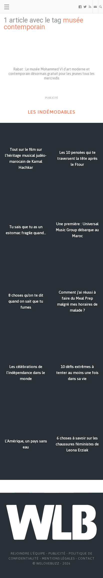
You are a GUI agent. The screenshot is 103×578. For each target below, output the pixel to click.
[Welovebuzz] (22, 6)
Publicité (57, 553)
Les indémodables (51, 112)
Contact (86, 558)
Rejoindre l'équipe (28, 553)
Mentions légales (58, 558)
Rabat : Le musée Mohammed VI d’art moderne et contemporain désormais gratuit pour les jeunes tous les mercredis (51, 73)
